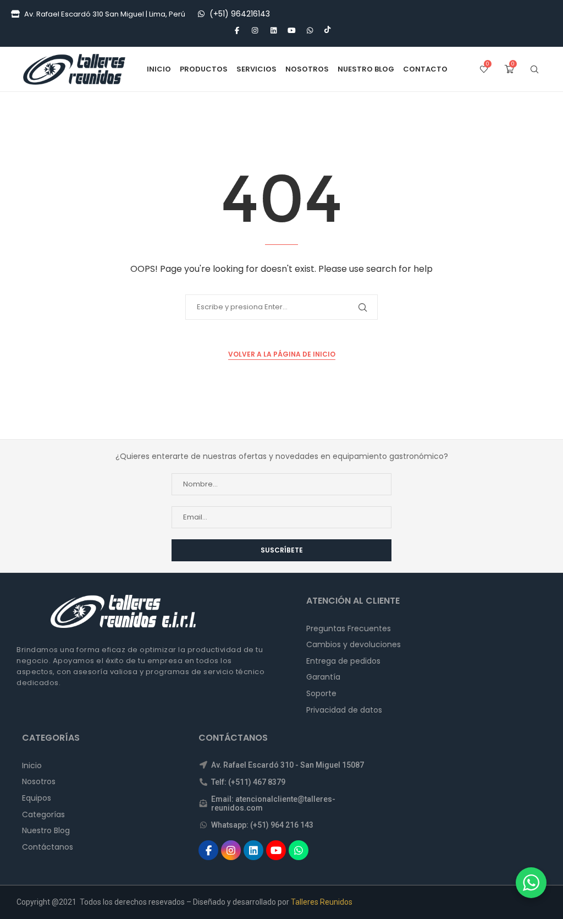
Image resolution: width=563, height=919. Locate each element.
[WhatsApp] (201, 14)
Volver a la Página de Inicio (281, 354)
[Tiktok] (327, 30)
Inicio (159, 69)
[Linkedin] (273, 30)
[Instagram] (255, 30)
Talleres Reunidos (321, 902)
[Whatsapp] (309, 30)
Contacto (425, 69)
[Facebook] (236, 30)
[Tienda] (15, 14)
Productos (204, 69)
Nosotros (307, 69)
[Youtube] (291, 30)
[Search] (534, 69)
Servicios (256, 69)
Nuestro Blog (366, 69)
